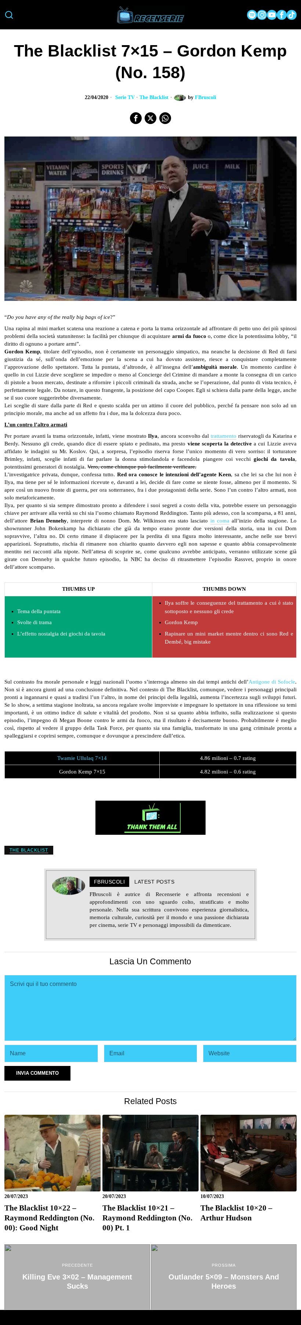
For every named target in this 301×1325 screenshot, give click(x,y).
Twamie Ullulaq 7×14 (82, 758)
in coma (219, 521)
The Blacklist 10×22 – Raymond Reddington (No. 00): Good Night (49, 1218)
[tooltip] (252, 15)
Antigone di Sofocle (272, 682)
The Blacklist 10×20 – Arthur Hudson (236, 1213)
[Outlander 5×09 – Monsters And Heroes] (224, 1277)
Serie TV (125, 97)
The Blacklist (153, 97)
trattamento (223, 436)
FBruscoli (205, 97)
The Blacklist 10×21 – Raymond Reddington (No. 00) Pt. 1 (147, 1218)
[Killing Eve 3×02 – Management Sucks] (77, 1277)
